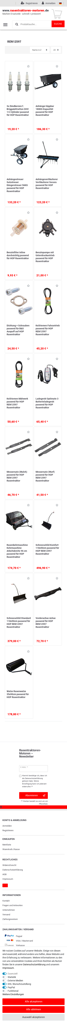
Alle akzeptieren (33, 1001)
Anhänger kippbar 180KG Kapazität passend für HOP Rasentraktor (45, 110)
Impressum (7, 879)
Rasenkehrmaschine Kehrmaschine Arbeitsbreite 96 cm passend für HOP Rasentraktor (17, 551)
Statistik (12, 977)
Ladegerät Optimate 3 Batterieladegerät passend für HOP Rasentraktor (47, 403)
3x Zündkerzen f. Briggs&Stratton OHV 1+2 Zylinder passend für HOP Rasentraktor (18, 110)
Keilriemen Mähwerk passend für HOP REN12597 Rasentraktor (17, 403)
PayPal (11, 987)
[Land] (60, 3)
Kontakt (6, 901)
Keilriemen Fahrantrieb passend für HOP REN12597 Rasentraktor (48, 330)
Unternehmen (8, 910)
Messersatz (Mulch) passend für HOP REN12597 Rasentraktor (17, 476)
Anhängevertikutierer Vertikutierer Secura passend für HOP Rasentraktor (47, 184)
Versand (6, 914)
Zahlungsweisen (10, 919)
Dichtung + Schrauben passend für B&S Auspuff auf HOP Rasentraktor (18, 330)
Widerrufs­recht (9, 865)
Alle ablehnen (33, 1009)
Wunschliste (27, 67)
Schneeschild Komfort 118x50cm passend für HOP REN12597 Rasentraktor (47, 549)
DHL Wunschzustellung (19, 984)
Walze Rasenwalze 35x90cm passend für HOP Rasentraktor (18, 694)
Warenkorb (7, 849)
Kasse (17, 849)
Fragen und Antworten (12, 905)
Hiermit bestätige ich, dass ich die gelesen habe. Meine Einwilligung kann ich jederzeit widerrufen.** (34, 781)
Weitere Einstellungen (13, 994)
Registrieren (7, 830)
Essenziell (12, 973)
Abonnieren (31, 795)
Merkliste (6, 844)
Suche (58, 23)
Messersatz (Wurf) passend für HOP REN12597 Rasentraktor (45, 476)
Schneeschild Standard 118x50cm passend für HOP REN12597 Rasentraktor (19, 622)
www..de (25, 12)
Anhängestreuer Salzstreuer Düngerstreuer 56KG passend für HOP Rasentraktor (17, 185)
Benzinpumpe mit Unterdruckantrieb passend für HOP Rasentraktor (45, 257)
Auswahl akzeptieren (33, 1017)
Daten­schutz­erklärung (12, 870)
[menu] (5, 24)
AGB (4, 874)
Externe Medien (15, 980)
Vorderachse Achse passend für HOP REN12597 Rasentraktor (46, 622)
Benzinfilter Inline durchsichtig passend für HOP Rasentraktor (18, 255)
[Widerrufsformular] (5, 885)
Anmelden (7, 826)
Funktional (13, 991)
